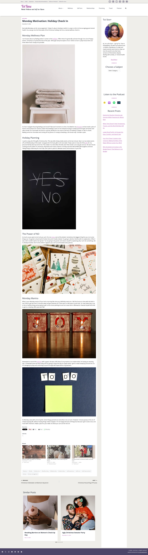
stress (53, 237)
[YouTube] (127, 1)
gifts (86, 143)
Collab (26, 1)
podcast (39, 361)
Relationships (91, 8)
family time (37, 471)
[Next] (92, 518)
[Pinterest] (120, 1)
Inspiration (31, 1)
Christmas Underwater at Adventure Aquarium (34, 482)
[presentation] (40, 513)
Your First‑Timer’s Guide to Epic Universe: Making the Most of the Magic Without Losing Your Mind (112, 141)
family (30, 471)
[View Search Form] (126, 8)
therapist (79, 127)
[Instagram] (110, 1)
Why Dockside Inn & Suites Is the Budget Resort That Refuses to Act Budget (113, 149)
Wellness (70, 8)
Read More (114, 59)
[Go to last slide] (25, 518)
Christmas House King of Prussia (87, 482)
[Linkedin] (123, 1)
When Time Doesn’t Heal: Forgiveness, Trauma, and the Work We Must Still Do (114, 126)
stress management (33, 474)
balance (25, 471)
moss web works (143, 552)
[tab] (57, 542)
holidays (55, 39)
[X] (116, 1)
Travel (110, 8)
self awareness (70, 471)
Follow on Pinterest (53, 1)
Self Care (79, 8)
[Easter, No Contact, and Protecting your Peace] (58, 452)
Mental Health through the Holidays (31, 459)
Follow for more (62, 1)
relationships (61, 471)
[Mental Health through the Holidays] (34, 452)
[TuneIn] (119, 102)
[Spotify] (114, 102)
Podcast (119, 8)
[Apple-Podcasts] (110, 102)
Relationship (53, 471)
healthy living (45, 471)
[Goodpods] (105, 102)
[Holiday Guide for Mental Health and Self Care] (83, 452)
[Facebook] (113, 1)
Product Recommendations (41, 1)
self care (78, 471)
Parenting (102, 8)
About (22, 1)
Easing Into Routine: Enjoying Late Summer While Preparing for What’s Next (113, 117)
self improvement (86, 471)
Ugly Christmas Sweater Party (73, 533)
